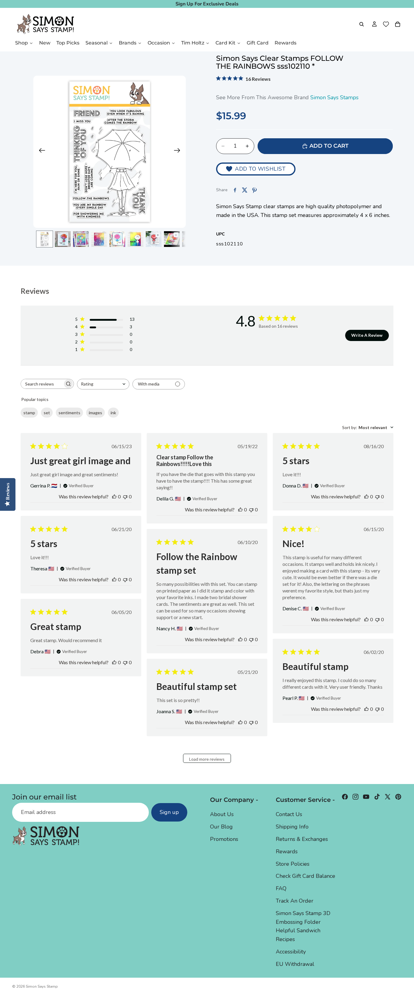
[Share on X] (244, 190)
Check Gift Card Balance (305, 876)
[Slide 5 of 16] (117, 239)
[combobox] (103, 384)
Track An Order (294, 900)
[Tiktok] (377, 796)
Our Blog (221, 827)
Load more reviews (207, 759)
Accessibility (291, 951)
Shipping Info (292, 827)
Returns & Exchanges (302, 839)
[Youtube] (366, 796)
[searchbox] (42, 384)
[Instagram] (355, 796)
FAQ (281, 888)
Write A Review (366, 335)
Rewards (287, 851)
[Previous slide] (40, 152)
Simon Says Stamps (334, 97)
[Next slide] (179, 152)
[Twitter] (387, 796)
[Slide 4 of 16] (99, 239)
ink (113, 412)
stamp (29, 412)
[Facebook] (345, 796)
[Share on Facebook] (235, 190)
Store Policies (292, 864)
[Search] (361, 24)
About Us (222, 814)
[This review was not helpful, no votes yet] (125, 496)
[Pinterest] (398, 796)
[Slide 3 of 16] (81, 239)
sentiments (69, 412)
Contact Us (289, 814)
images (95, 412)
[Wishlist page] (386, 24)
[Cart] (397, 24)
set (47, 412)
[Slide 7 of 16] (154, 239)
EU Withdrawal (295, 964)
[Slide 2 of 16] (63, 239)
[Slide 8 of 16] (172, 239)
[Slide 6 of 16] (135, 239)
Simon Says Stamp (42, 986)
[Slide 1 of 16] (44, 239)
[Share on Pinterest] (254, 190)
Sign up (169, 812)
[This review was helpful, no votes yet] (114, 496)
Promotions (224, 839)
